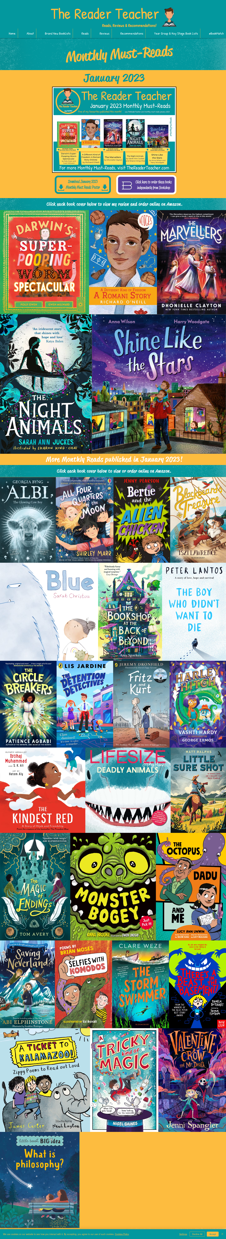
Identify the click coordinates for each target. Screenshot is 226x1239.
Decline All (197, 1234)
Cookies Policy (122, 1234)
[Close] (222, 1234)
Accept (212, 1234)
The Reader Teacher (105, 13)
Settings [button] (183, 1234)
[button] (54, 33)
